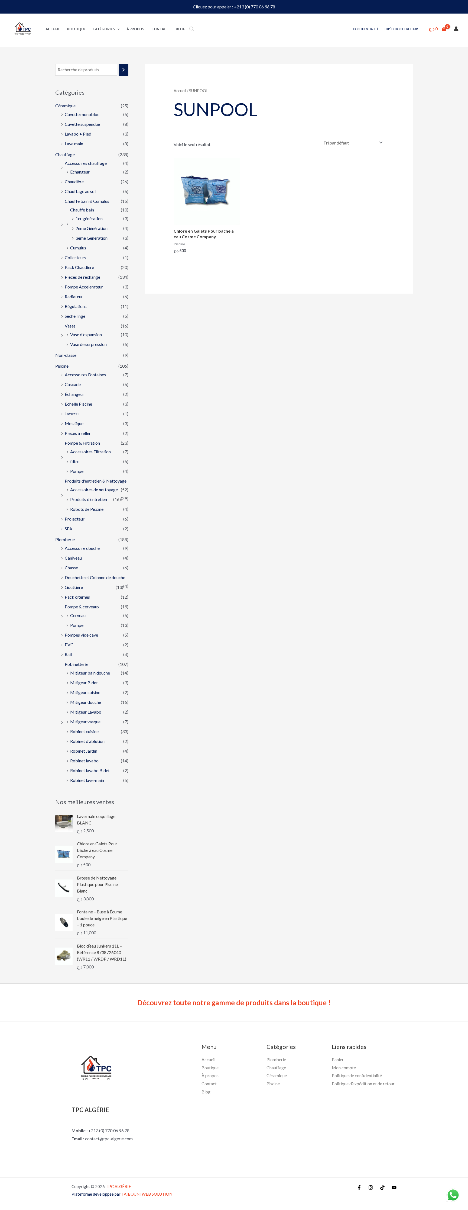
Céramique (65, 105)
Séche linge (75, 316)
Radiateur (74, 296)
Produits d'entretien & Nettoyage (95, 480)
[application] (117, 29)
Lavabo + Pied (78, 133)
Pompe (76, 471)
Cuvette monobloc (82, 114)
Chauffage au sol (80, 191)
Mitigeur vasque (85, 721)
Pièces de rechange (82, 277)
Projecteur (74, 518)
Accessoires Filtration (90, 451)
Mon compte (344, 1067)
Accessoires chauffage (86, 163)
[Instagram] (370, 1187)
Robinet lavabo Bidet (90, 770)
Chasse (71, 567)
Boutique (76, 29)
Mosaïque (74, 423)
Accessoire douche (82, 548)
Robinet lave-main (87, 780)
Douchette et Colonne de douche (95, 577)
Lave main (74, 143)
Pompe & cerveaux (82, 606)
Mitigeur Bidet (84, 682)
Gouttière (74, 587)
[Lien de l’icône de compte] (456, 28)
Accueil (53, 29)
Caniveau (73, 557)
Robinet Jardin (83, 750)
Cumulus (78, 247)
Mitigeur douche (85, 702)
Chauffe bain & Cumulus (87, 201)
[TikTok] (382, 1187)
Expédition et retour (401, 29)
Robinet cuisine (84, 731)
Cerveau (78, 615)
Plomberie (65, 539)
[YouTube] (394, 1187)
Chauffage (65, 154)
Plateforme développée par (122, 1194)
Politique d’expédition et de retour (363, 1083)
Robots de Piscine (86, 509)
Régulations (76, 306)
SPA (68, 528)
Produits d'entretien (88, 499)
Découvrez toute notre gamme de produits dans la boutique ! (234, 1002)
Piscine (62, 365)
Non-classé (65, 355)
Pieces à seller (78, 433)
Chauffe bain (82, 209)
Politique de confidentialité (357, 1075)
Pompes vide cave (81, 634)
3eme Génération (92, 237)
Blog (181, 29)
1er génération (89, 218)
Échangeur (80, 171)
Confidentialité (366, 29)
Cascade (73, 384)
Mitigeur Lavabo (85, 711)
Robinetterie (76, 664)
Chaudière (74, 181)
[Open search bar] (191, 29)
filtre (74, 461)
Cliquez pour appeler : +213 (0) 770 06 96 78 (234, 6)
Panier (338, 1059)
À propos (135, 29)
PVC (69, 644)
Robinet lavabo (84, 760)
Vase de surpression (88, 344)
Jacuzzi (72, 413)
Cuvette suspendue (82, 124)
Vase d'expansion (86, 334)
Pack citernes (77, 596)
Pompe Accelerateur (84, 286)
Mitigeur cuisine (85, 692)
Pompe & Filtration (82, 442)
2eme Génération (92, 228)
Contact (160, 29)
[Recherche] (123, 70)
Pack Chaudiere (79, 267)
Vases (70, 325)
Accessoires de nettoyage (94, 489)
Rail (68, 654)
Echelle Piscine (78, 403)
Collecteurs (75, 257)
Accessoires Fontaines (85, 374)
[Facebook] (359, 1187)
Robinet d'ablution (87, 741)
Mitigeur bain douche (90, 672)
